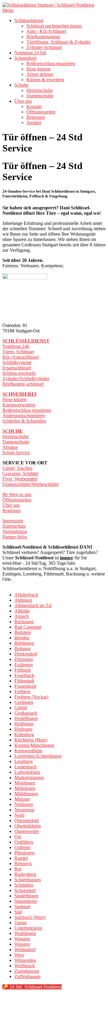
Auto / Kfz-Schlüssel (46, 31)
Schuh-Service (16, 452)
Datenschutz (14, 526)
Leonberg (23, 761)
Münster (22, 799)
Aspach (21, 616)
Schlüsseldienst (28, 20)
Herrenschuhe (39, 90)
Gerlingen (23, 702)
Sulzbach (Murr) (30, 917)
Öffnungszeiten (41, 111)
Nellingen (23, 804)
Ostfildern (23, 842)
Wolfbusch (24, 965)
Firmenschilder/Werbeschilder (30, 484)
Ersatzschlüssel (16, 367)
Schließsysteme (17, 362)
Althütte (22, 610)
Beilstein (22, 632)
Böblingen (24, 643)
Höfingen (23, 729)
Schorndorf (25, 890)
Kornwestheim (28, 750)
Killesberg (24, 734)
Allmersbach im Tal (33, 605)
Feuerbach (24, 675)
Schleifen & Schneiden (24, 420)
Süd (18, 911)
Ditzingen (23, 659)
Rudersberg (25, 874)
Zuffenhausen (27, 976)
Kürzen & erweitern (45, 79)
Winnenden (25, 960)
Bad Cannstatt (27, 627)
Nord (19, 815)
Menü (8, 10)
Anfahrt (33, 122)
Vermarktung (14, 531)
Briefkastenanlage (43, 36)
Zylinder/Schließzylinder (25, 378)
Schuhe (21, 85)
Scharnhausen (27, 879)
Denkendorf (25, 653)
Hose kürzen (38, 68)
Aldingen (23, 600)
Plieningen (24, 852)
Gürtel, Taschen (17, 468)
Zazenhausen (26, 971)
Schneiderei (25, 58)
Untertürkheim (28, 928)
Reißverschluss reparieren (50, 63)
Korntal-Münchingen (34, 745)
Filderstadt (24, 680)
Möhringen (24, 788)
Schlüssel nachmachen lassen (54, 25)
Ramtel (21, 858)
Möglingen (24, 782)
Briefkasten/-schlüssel (23, 383)
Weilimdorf (25, 949)
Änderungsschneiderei (23, 415)
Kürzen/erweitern (18, 404)
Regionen (35, 117)
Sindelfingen (26, 895)
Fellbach (22, 670)
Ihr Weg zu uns (16, 494)
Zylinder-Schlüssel (44, 47)
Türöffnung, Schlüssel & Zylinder (58, 41)
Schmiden (23, 885)
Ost (17, 836)
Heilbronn (24, 723)
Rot (17, 868)
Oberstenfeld (26, 820)
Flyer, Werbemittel (19, 478)
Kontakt (34, 106)
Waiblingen (25, 933)
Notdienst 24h (15, 346)
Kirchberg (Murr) (30, 739)
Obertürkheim (27, 825)
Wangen (22, 938)
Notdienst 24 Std (30, 52)
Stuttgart (22, 906)
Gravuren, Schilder (20, 473)
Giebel (20, 707)
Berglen (21, 637)
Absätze (10, 447)
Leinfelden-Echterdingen (38, 756)
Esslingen (23, 664)
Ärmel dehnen (39, 74)
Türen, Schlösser (18, 351)
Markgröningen (29, 777)
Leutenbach (25, 766)
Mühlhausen (26, 793)
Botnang (22, 648)
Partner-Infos (14, 536)
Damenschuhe (39, 95)
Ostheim (22, 847)
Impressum (12, 520)
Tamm (20, 922)
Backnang (24, 621)
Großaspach (25, 713)
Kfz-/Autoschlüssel (20, 357)
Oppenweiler (26, 831)
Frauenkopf (25, 686)
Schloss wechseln (19, 373)
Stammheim (25, 901)
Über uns (23, 101)
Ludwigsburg (27, 772)
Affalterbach (26, 594)
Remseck (23, 863)
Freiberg (22, 691)
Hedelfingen (26, 718)
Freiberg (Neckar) (31, 696)
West (19, 954)
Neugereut (24, 809)
